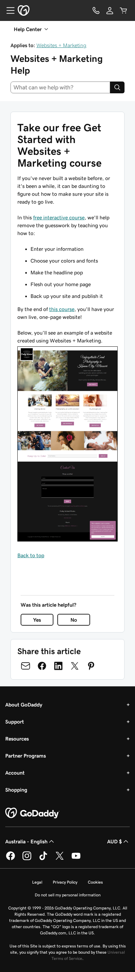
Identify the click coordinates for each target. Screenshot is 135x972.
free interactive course (59, 217)
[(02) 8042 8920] (96, 10)
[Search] (117, 87)
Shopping (16, 789)
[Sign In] (110, 10)
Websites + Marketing (61, 45)
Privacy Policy (65, 882)
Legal (37, 882)
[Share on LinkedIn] (58, 666)
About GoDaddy (23, 704)
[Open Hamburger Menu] (7, 10)
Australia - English (26, 841)
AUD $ (114, 841)
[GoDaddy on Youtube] (76, 859)
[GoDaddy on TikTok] (43, 859)
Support (14, 721)
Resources (17, 738)
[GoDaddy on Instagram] (27, 859)
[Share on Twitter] (75, 666)
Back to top (30, 555)
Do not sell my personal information (68, 895)
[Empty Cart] (123, 10)
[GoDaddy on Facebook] (10, 859)
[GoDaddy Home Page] (32, 813)
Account (15, 772)
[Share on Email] (25, 666)
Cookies (95, 882)
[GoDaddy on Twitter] (59, 859)
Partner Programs (25, 755)
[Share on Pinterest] (91, 666)
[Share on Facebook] (42, 666)
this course (61, 309)
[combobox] (60, 87)
